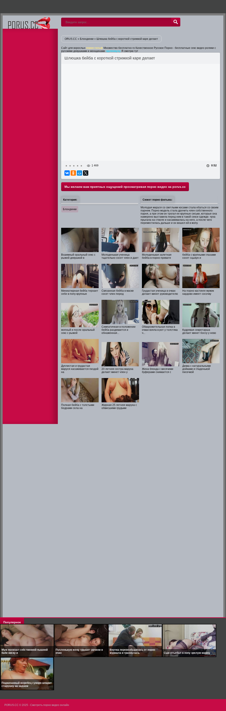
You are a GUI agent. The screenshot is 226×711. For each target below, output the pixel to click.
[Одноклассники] (73, 173)
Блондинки (70, 209)
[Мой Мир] (79, 173)
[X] (85, 173)
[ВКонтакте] (67, 173)
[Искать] (175, 22)
